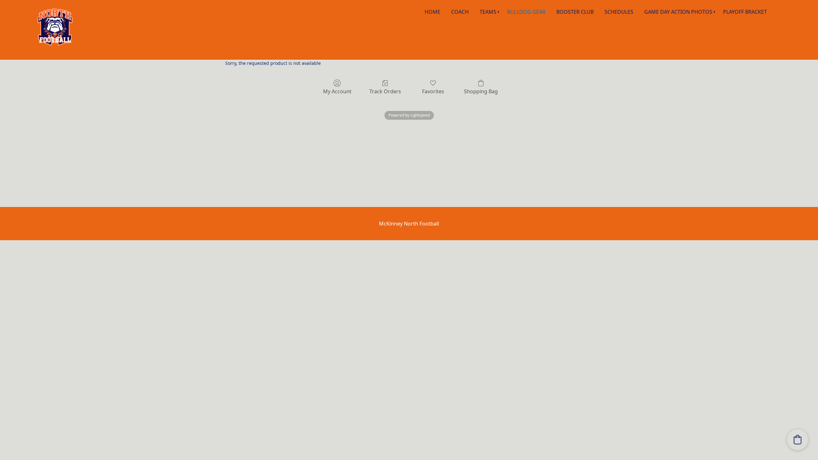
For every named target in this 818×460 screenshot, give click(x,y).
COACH (460, 11)
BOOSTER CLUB (575, 11)
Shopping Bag (481, 91)
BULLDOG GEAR (526, 11)
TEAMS (488, 11)
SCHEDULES (619, 11)
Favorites (433, 91)
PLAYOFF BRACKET (745, 11)
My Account (337, 91)
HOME (432, 11)
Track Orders (385, 91)
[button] (797, 439)
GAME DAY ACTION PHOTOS (678, 11)
